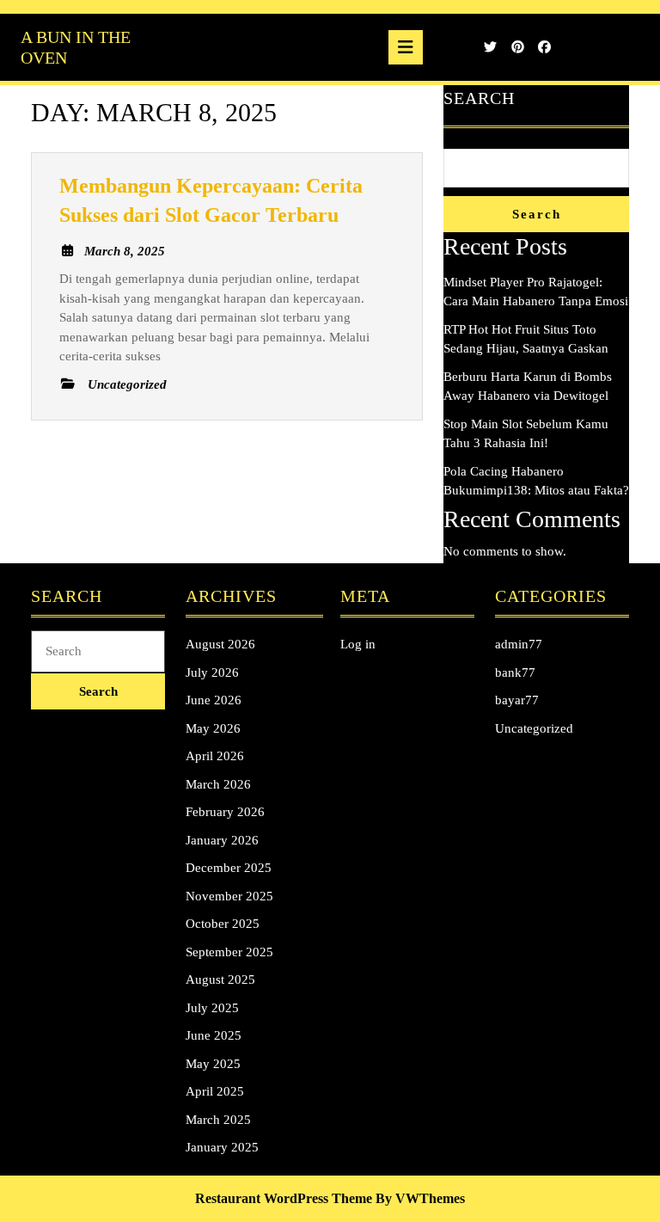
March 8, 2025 (124, 251)
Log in (358, 644)
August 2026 (220, 644)
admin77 (518, 644)
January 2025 (222, 1147)
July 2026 (212, 672)
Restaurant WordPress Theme (283, 1198)
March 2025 (218, 1120)
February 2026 (225, 812)
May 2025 (213, 1064)
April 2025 (215, 1091)
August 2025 (220, 979)
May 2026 (213, 728)
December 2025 (229, 868)
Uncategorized (534, 728)
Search (479, 98)
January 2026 (222, 840)
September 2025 (229, 952)
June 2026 (213, 700)
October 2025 (223, 923)
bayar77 (517, 700)
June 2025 (213, 1035)
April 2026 (215, 756)
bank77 (515, 672)
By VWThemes (420, 1198)
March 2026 (218, 784)
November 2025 (229, 896)
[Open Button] (405, 47)
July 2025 (212, 1008)
